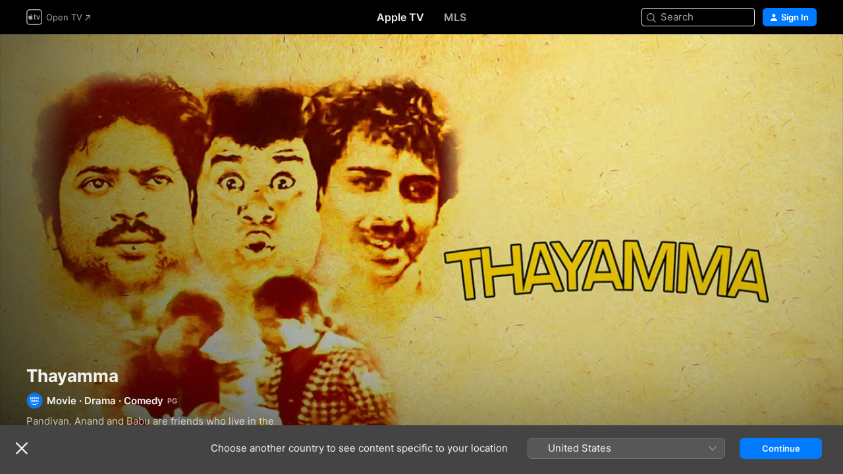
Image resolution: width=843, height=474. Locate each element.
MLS (455, 17)
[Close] (22, 448)
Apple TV (400, 17)
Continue (781, 448)
